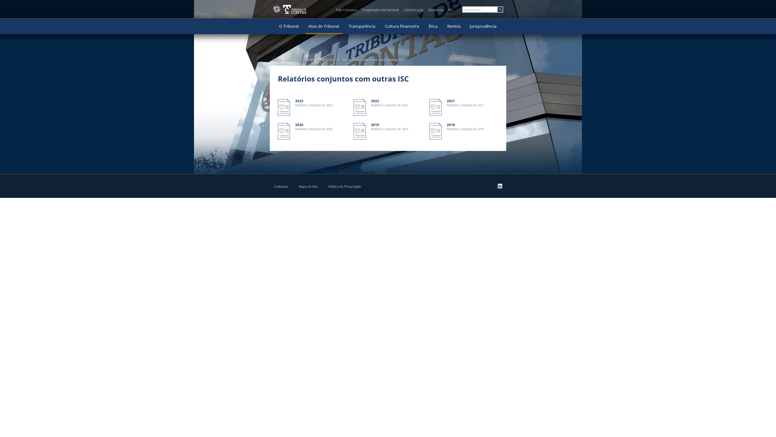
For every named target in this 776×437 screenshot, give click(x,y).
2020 (299, 124)
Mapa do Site (308, 186)
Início (277, 59)
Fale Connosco (346, 10)
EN (450, 10)
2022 (375, 101)
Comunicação (413, 10)
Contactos (281, 186)
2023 (299, 101)
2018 (451, 124)
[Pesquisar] (500, 9)
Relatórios (325, 59)
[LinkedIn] (500, 185)
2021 (451, 101)
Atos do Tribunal (299, 59)
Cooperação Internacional (380, 10)
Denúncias (435, 10)
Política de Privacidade (344, 186)
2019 (375, 124)
